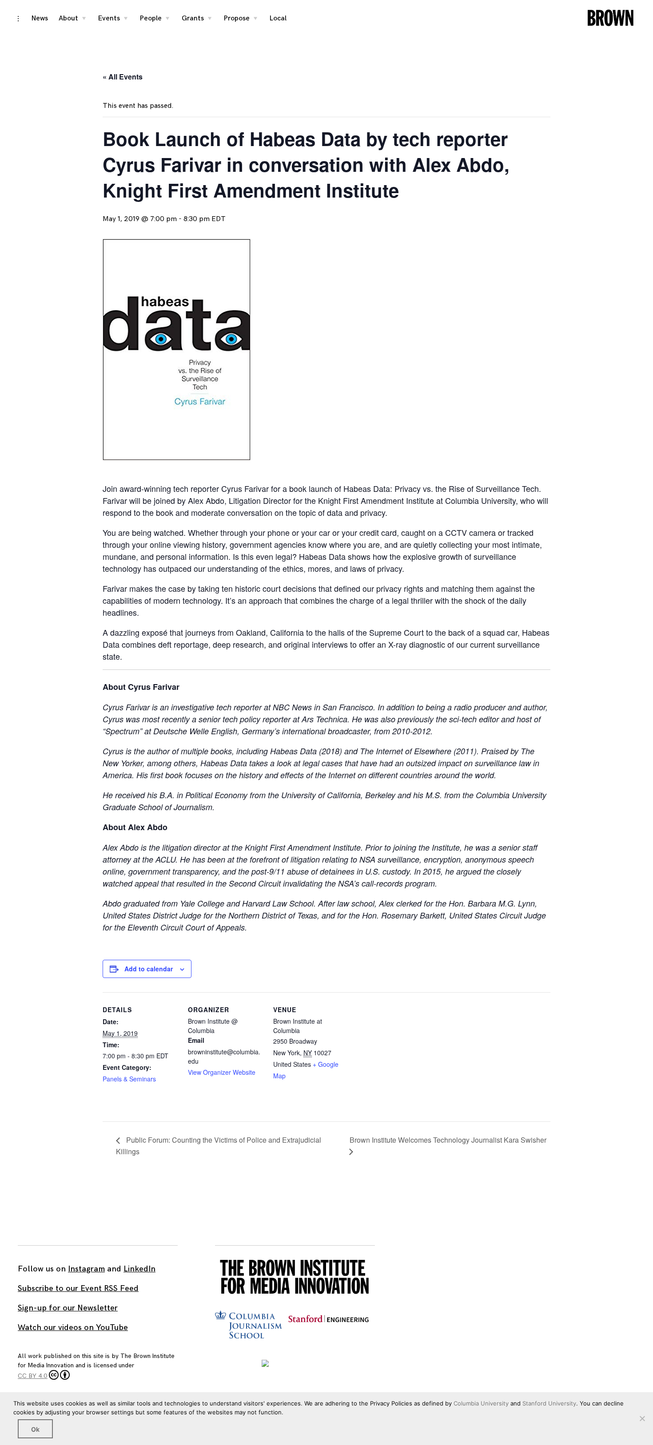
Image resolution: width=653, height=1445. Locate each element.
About (68, 18)
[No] (641, 1418)
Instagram (86, 1269)
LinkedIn (139, 1269)
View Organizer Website (221, 1072)
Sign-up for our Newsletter (68, 1308)
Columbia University (481, 1403)
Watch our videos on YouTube (73, 1327)
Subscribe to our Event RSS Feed (78, 1288)
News (40, 18)
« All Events (123, 76)
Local (278, 18)
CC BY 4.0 (33, 1376)
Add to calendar (148, 968)
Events (109, 18)
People (151, 18)
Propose (237, 18)
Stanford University (549, 1403)
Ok (35, 1429)
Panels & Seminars (129, 1078)
